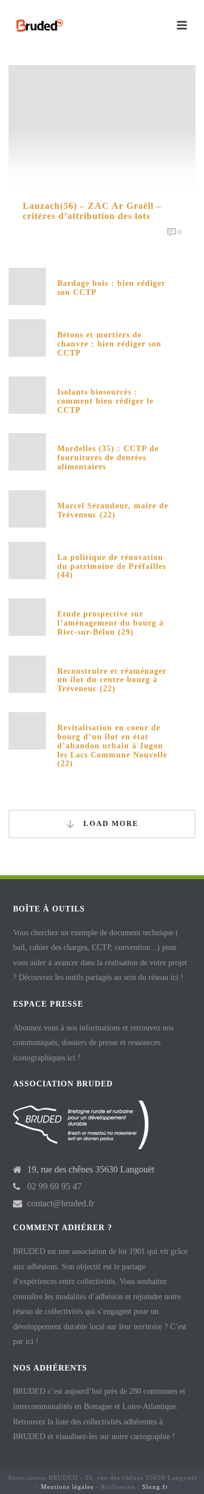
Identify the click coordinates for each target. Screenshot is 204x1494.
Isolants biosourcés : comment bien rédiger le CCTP (105, 401)
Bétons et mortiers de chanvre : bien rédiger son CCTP (109, 344)
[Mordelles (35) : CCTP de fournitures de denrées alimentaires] (27, 451)
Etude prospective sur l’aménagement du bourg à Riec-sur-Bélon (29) (110, 623)
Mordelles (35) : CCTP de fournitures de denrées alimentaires (108, 457)
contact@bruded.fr (60, 1203)
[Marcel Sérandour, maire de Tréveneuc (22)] (27, 507)
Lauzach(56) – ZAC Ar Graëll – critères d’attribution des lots (92, 211)
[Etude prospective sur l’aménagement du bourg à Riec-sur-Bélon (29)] (27, 616)
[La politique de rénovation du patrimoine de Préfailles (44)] (27, 559)
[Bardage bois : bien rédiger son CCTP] (27, 285)
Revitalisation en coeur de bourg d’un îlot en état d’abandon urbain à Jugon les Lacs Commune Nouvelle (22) (112, 746)
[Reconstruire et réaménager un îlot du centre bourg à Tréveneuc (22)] (27, 673)
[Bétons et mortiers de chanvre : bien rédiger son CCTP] (27, 337)
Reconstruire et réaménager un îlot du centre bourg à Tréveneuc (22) (112, 680)
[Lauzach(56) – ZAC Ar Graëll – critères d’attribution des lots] (102, 126)
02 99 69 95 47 (54, 1186)
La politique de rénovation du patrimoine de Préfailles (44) (111, 566)
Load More (109, 823)
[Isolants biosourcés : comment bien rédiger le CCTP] (27, 394)
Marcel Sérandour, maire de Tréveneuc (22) (112, 510)
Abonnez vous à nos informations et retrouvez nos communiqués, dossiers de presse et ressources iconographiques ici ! (93, 1043)
